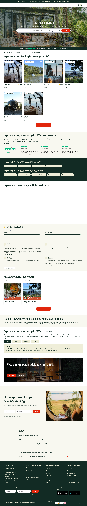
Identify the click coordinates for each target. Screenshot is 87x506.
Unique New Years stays (10, 472)
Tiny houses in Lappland (24, 166)
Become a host (70, 5)
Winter (34, 341)
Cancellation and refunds (73, 482)
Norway (48, 468)
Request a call (21, 375)
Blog (75, 5)
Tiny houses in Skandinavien (54, 166)
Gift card (64, 5)
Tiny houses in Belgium (67, 174)
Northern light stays (30, 474)
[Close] (82, 1)
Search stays (66, 30)
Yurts (27, 479)
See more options (8, 177)
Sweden (48, 473)
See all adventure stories (43, 309)
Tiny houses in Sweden (12, 52)
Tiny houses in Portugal (53, 174)
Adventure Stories (71, 475)
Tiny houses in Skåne (24, 52)
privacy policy (21, 416)
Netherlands (49, 475)
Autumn (26, 341)
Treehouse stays (30, 472)
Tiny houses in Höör (35, 52)
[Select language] (78, 5)
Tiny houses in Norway (24, 174)
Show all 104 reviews (9, 268)
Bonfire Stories (71, 473)
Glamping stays (29, 470)
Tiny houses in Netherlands (38, 174)
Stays (60, 5)
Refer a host (70, 480)
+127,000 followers (42, 48)
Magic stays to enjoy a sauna (12, 478)
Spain (47, 482)
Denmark (48, 470)
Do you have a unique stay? (73, 477)
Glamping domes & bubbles (32, 477)
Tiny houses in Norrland (39, 166)
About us (69, 468)
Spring (7, 341)
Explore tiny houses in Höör (43, 124)
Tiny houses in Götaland (10, 166)
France (48, 477)
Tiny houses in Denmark (10, 174)
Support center (71, 470)
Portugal (48, 480)
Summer (16, 341)
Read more (6, 143)
